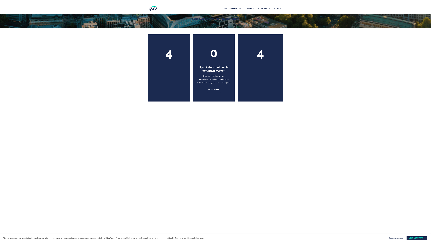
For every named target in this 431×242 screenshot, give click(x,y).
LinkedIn (219, 213)
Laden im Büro (187, 216)
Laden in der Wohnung (190, 213)
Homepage (268, 23)
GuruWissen (263, 8)
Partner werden (153, 216)
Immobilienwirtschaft (232, 8)
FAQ (217, 219)
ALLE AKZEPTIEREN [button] (416, 238)
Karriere (151, 219)
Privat (249, 8)
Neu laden (215, 90)
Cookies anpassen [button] (396, 238)
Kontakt (279, 8)
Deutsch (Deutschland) (275, 1)
